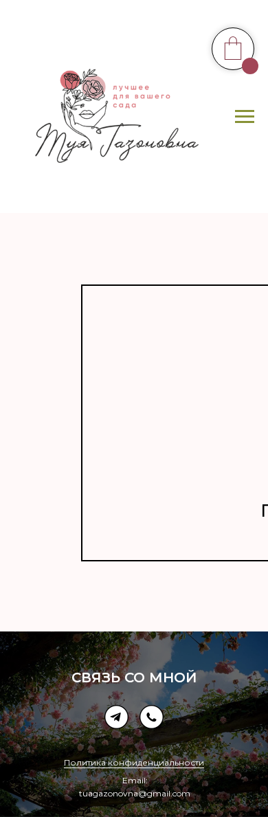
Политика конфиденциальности (134, 762)
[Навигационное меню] (244, 117)
